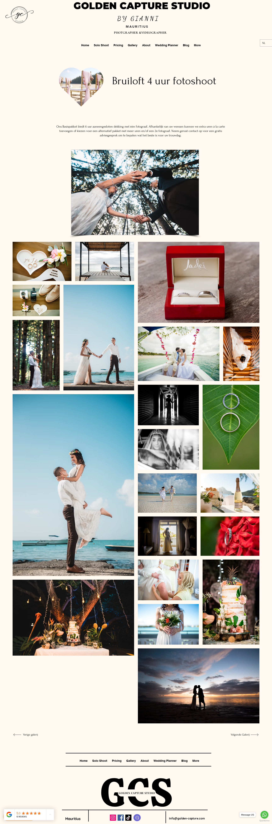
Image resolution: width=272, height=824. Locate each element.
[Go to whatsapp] (264, 815)
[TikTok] (128, 818)
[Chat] (137, 817)
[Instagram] (113, 818)
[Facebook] (121, 818)
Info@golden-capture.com (187, 818)
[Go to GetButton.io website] (264, 821)
